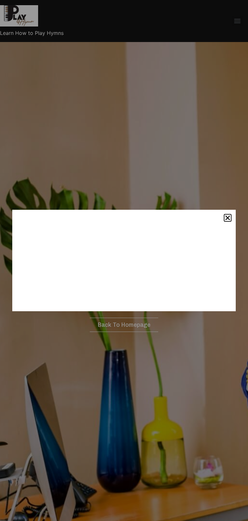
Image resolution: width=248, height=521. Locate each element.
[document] (124, 260)
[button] (227, 218)
